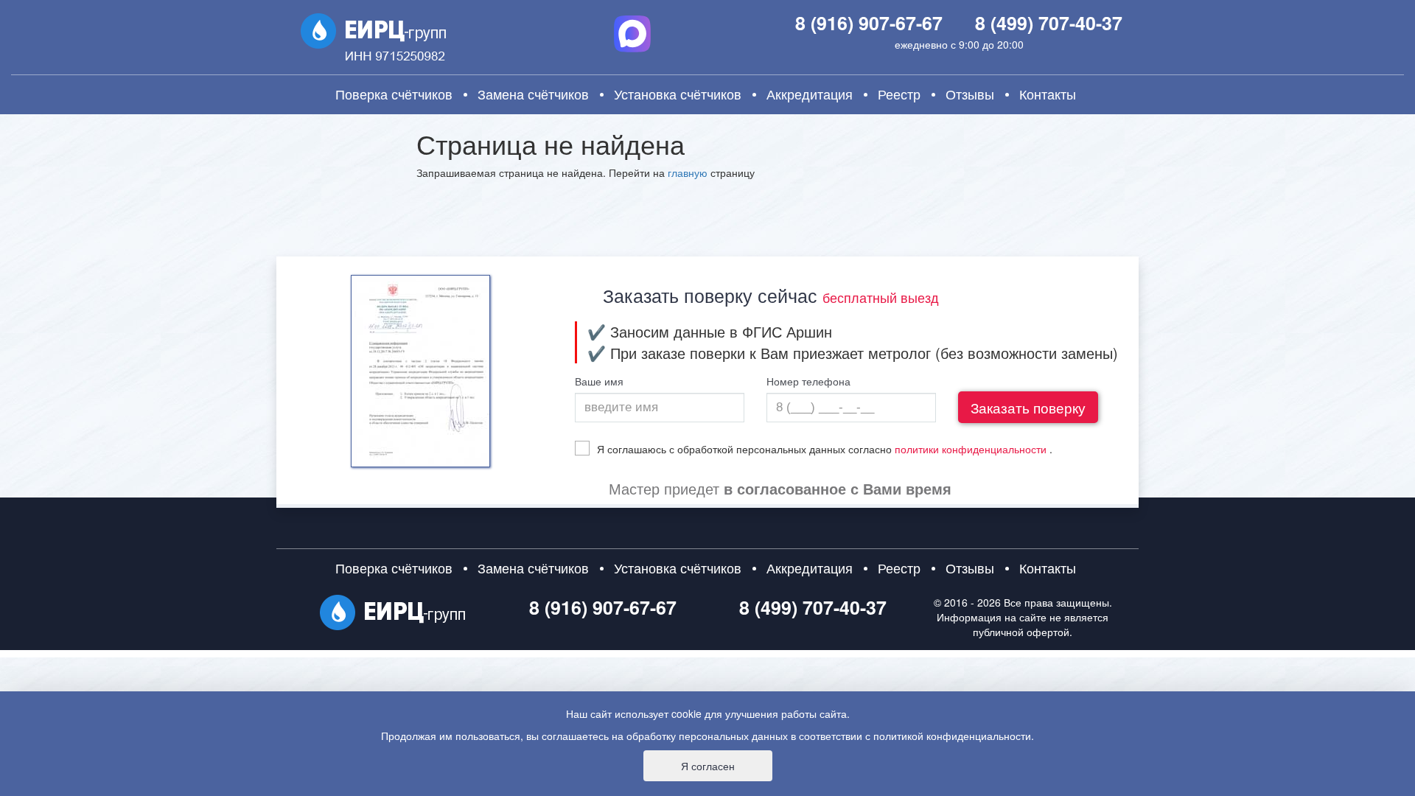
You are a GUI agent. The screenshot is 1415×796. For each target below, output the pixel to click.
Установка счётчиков (677, 94)
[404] (392, 612)
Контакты (1047, 94)
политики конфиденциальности (971, 448)
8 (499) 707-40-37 (1048, 23)
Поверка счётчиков (394, 94)
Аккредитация (809, 94)
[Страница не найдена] (373, 40)
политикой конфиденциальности (952, 735)
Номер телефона (808, 382)
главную (688, 172)
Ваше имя (599, 382)
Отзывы (970, 94)
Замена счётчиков (533, 94)
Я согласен (708, 765)
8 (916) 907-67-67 (869, 23)
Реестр (899, 94)
